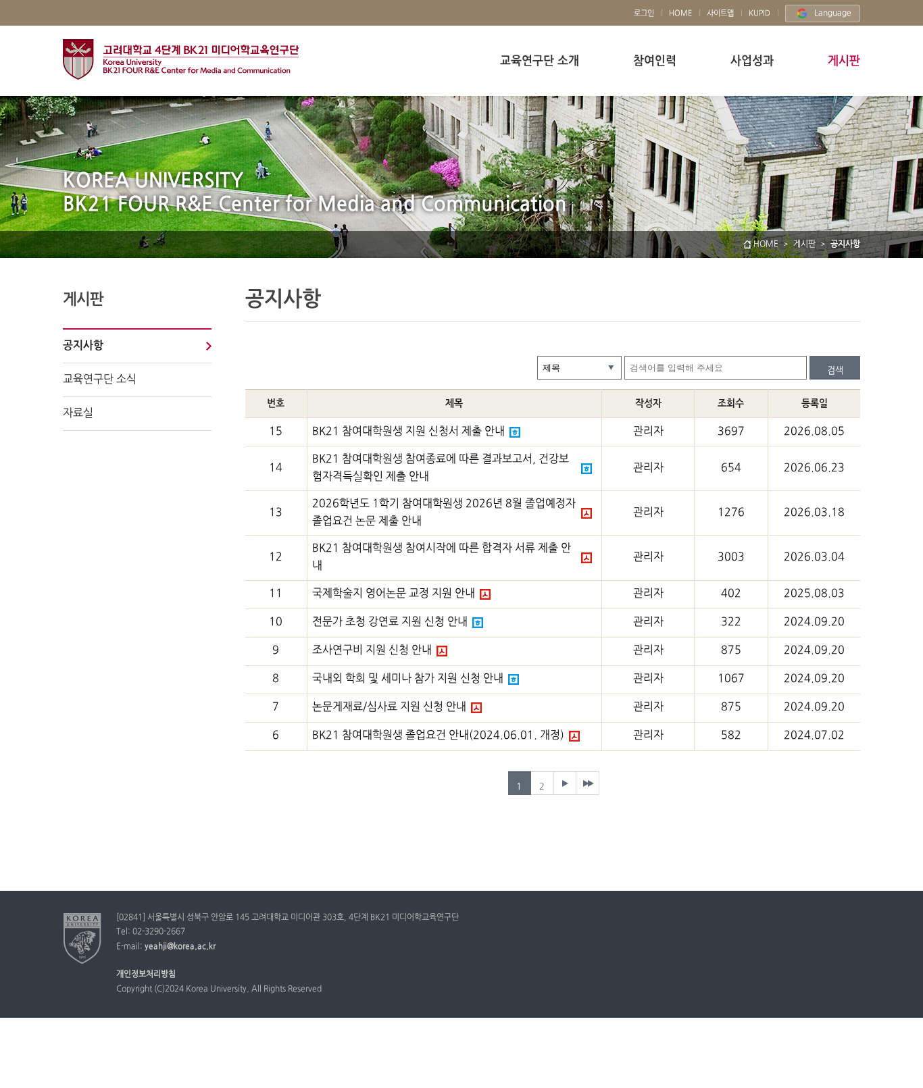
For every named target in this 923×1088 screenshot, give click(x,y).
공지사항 (83, 346)
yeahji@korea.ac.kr (180, 947)
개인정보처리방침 (146, 974)
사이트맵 (720, 13)
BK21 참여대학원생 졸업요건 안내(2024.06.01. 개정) (438, 735)
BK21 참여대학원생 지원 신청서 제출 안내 (408, 431)
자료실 (78, 413)
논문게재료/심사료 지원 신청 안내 (389, 707)
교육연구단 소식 (99, 379)
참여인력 (654, 61)
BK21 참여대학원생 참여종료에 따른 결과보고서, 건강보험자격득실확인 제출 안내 (440, 468)
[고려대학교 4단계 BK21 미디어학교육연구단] (83, 938)
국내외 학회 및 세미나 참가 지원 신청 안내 (407, 679)
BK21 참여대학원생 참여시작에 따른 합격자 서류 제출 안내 (441, 557)
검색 (835, 370)
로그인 (644, 13)
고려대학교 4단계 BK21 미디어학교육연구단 (181, 59)
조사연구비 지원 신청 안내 (372, 650)
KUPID (759, 13)
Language (832, 13)
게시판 (844, 61)
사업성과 (752, 61)
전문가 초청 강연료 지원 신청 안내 (390, 622)
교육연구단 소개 (539, 61)
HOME (680, 13)
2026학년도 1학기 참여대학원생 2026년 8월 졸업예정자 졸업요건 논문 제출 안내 (444, 512)
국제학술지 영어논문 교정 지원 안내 (393, 594)
